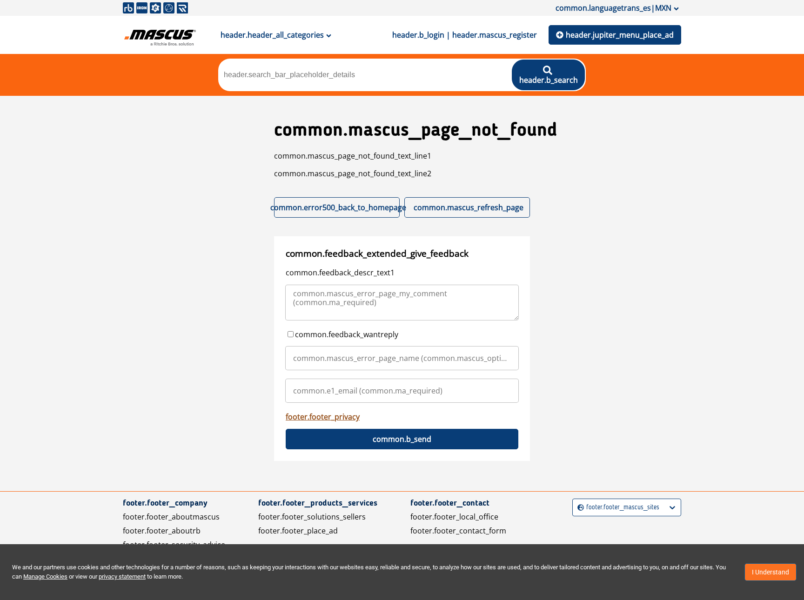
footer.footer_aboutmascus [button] (171, 517)
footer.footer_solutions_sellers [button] (312, 517)
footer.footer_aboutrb (162, 531)
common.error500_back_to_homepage (337, 207)
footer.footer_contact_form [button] (458, 531)
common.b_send (402, 439)
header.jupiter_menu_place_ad (620, 35)
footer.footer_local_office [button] (454, 517)
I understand (770, 572)
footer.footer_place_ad (298, 531)
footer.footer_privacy (323, 417)
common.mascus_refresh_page (468, 207)
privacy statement (122, 576)
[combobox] (578, 508)
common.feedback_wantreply (346, 334)
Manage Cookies (45, 576)
